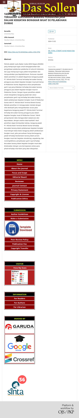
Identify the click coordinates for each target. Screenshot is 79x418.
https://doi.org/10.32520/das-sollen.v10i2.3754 (24, 52)
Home (6, 8)
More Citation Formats (56, 88)
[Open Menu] (4, 2)
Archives (13, 8)
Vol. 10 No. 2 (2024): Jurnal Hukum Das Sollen (32, 8)
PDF (52, 31)
